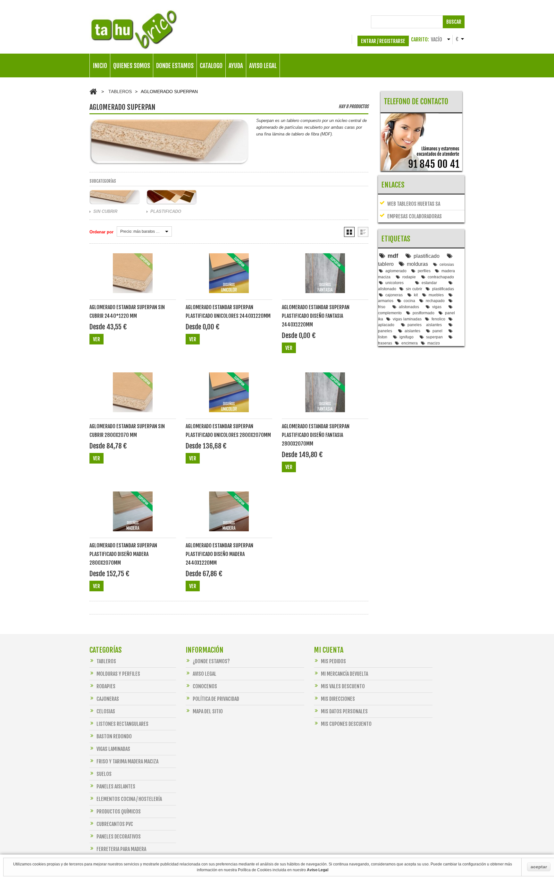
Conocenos (205, 686)
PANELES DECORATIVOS (119, 836)
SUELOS (104, 774)
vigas (436, 307)
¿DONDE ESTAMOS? (211, 661)
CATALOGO (211, 66)
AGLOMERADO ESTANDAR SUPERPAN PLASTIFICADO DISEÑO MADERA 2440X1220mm (219, 554)
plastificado (427, 256)
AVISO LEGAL (263, 66)
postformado (423, 313)
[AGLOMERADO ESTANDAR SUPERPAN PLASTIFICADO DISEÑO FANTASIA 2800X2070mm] (325, 395)
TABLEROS (120, 91)
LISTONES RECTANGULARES (122, 724)
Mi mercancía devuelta (344, 674)
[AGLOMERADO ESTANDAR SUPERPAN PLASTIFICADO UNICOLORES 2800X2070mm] (229, 395)
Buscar (453, 22)
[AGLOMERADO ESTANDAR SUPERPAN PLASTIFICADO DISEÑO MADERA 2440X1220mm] (229, 514)
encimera (409, 343)
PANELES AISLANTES (116, 786)
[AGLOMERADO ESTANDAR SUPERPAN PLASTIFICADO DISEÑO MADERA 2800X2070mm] (132, 514)
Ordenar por (101, 232)
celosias (447, 264)
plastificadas (443, 289)
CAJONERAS (108, 699)
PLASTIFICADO (165, 211)
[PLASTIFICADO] (172, 196)
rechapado (435, 301)
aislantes (412, 331)
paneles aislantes (424, 325)
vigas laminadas (407, 319)
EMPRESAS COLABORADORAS (414, 216)
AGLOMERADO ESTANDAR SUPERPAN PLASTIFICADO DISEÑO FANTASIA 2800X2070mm (315, 435)
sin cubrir (414, 289)
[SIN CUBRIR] (114, 196)
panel (437, 331)
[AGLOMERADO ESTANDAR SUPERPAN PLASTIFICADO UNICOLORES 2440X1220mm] (229, 276)
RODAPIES (106, 686)
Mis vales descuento (343, 686)
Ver (96, 339)
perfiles (424, 271)
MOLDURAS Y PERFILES (118, 674)
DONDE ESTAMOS (175, 66)
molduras (417, 264)
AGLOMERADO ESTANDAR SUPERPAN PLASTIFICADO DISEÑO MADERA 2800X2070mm (123, 554)
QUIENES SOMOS (131, 66)
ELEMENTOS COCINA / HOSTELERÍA (129, 799)
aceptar (539, 866)
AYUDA (236, 66)
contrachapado (441, 277)
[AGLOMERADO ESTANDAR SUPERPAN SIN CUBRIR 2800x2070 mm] (132, 395)
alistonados (409, 307)
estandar (429, 283)
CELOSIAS (106, 711)
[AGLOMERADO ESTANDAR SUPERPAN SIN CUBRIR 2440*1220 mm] (132, 276)
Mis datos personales (344, 711)
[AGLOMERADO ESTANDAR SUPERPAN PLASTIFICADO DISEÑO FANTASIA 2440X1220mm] (325, 276)
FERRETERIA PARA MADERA (121, 849)
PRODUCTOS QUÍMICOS (119, 811)
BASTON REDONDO (114, 736)
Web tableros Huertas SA (413, 204)
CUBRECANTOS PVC (115, 824)
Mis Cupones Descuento (346, 724)
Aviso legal (204, 674)
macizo (433, 343)
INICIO (100, 66)
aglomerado (396, 271)
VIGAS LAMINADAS (113, 749)
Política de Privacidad (216, 699)
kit (416, 295)
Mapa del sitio (208, 711)
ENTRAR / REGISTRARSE (383, 41)
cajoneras (394, 295)
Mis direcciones (338, 699)
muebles (436, 295)
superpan (434, 337)
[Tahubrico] (133, 30)
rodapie (409, 277)
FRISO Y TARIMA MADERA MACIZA (127, 761)
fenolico (438, 319)
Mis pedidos (333, 661)
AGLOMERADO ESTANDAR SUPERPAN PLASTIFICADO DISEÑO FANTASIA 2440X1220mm (315, 316)
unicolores (394, 283)
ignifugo (406, 337)
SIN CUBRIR (105, 211)
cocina (409, 301)
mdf (393, 256)
